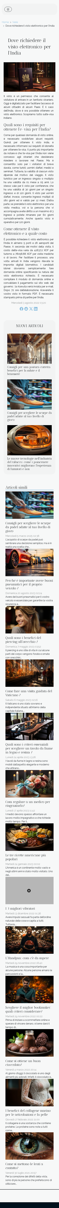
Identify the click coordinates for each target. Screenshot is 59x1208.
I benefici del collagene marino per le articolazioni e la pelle (28, 1112)
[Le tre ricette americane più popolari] (29, 836)
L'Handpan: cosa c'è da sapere (27, 958)
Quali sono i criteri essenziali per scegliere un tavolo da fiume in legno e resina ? (29, 748)
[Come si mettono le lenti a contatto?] (29, 1145)
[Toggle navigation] (8, 9)
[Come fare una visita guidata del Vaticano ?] (29, 672)
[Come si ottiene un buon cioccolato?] (29, 1042)
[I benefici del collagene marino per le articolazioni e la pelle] (29, 1092)
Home (5, 22)
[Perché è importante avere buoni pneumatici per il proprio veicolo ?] (29, 562)
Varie (15, 22)
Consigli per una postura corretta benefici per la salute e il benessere (28, 370)
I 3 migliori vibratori (20, 908)
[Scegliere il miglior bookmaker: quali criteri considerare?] (29, 989)
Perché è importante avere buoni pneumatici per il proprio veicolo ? (29, 584)
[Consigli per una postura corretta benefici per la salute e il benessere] (29, 349)
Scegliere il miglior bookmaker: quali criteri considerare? (28, 1009)
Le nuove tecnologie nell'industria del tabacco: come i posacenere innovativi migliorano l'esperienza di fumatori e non (29, 464)
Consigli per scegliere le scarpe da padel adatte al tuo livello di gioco (29, 416)
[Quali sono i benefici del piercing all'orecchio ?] (29, 619)
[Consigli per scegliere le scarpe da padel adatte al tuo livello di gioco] (29, 394)
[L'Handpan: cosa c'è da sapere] (29, 939)
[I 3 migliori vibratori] (29, 890)
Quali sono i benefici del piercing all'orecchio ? (23, 640)
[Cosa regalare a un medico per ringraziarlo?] (29, 783)
